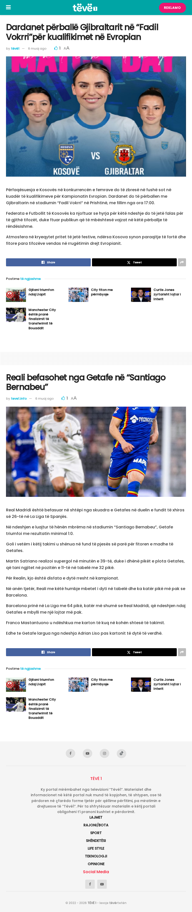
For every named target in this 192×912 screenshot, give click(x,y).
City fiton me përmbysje (102, 292)
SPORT (96, 832)
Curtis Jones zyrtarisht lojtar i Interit (167, 294)
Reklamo (172, 7)
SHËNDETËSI (96, 840)
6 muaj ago (37, 48)
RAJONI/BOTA (96, 825)
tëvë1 (15, 48)
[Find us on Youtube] (87, 753)
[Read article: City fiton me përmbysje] (78, 295)
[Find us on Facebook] (70, 753)
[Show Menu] (8, 7)
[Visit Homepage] (85, 7)
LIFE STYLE (96, 848)
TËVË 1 (92, 903)
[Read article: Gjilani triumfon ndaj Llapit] (16, 295)
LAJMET (96, 817)
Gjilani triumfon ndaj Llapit (41, 292)
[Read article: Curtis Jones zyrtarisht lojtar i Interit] (141, 295)
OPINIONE (96, 863)
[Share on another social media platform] (182, 262)
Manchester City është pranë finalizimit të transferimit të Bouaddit (42, 318)
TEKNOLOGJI (96, 856)
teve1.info (19, 398)
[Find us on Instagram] (104, 753)
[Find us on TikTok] (121, 753)
